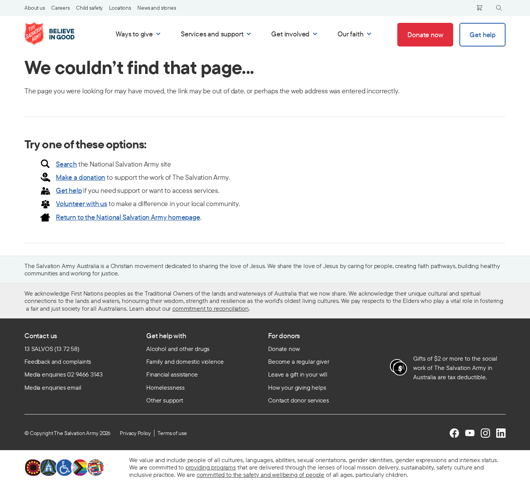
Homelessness (165, 387)
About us (34, 7)
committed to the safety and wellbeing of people (260, 474)
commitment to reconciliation (210, 308)
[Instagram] (485, 433)
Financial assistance (172, 374)
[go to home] (57, 33)
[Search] (499, 8)
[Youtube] (470, 433)
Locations (120, 7)
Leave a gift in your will (297, 374)
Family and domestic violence (185, 361)
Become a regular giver (298, 361)
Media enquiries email (52, 387)
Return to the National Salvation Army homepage (128, 217)
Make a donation (80, 177)
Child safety (89, 7)
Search (66, 164)
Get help (69, 190)
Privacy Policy (135, 433)
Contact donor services (298, 400)
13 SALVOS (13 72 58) (52, 349)
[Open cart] (479, 7)
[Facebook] (454, 433)
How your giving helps (297, 387)
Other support (164, 400)
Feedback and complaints (57, 361)
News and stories (156, 7)
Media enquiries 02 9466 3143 (63, 374)
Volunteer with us (81, 203)
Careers (60, 7)
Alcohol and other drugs (178, 349)
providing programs (210, 467)
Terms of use (172, 433)
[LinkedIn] (501, 433)
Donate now (284, 349)
